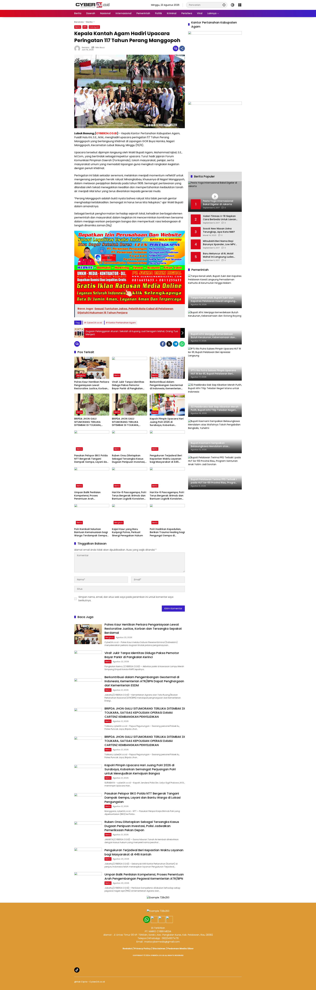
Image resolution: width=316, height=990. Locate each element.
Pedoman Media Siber (180, 948)
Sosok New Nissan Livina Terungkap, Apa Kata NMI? (219, 230)
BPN (85, 27)
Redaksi (85, 47)
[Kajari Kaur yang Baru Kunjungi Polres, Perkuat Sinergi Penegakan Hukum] (129, 515)
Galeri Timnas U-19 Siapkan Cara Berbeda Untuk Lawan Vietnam (219, 218)
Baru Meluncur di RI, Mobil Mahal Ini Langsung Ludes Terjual (218, 255)
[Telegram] (175, 344)
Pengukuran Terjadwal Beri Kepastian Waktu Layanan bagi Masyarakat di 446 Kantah (166, 459)
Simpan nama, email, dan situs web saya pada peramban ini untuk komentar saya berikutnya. (126, 598)
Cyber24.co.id (94, 322)
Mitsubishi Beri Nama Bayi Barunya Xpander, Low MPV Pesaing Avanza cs (219, 243)
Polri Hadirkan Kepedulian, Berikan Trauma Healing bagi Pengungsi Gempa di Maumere (167, 532)
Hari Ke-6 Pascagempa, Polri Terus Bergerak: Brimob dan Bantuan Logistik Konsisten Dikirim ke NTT (129, 496)
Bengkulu (81, 375)
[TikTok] (76, 970)
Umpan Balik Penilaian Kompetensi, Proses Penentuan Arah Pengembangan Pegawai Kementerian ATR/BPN (89, 496)
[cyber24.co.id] (92, 4)
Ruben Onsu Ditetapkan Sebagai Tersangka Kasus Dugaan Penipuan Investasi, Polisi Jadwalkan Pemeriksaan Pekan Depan (128, 459)
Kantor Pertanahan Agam (122, 322)
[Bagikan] (182, 48)
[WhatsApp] (182, 344)
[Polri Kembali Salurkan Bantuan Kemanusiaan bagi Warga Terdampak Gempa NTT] (91, 515)
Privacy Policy (142, 948)
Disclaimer (159, 948)
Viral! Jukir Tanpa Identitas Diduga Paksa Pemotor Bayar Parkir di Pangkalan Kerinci (128, 385)
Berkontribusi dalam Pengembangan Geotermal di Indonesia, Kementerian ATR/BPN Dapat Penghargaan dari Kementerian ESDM (166, 385)
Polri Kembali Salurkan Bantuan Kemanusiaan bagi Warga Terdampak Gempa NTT (91, 532)
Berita (77, 27)
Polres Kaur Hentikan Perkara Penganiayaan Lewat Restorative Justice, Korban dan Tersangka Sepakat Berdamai (91, 385)
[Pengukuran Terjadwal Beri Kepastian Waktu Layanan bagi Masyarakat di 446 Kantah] (167, 441)
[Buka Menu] (240, 5)
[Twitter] (169, 344)
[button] (224, 5)
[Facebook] (163, 344)
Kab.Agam (94, 27)
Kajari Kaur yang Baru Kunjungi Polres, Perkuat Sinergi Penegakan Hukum (127, 532)
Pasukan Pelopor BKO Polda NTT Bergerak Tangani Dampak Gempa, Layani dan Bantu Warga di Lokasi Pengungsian (91, 459)
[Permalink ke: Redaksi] (78, 48)
